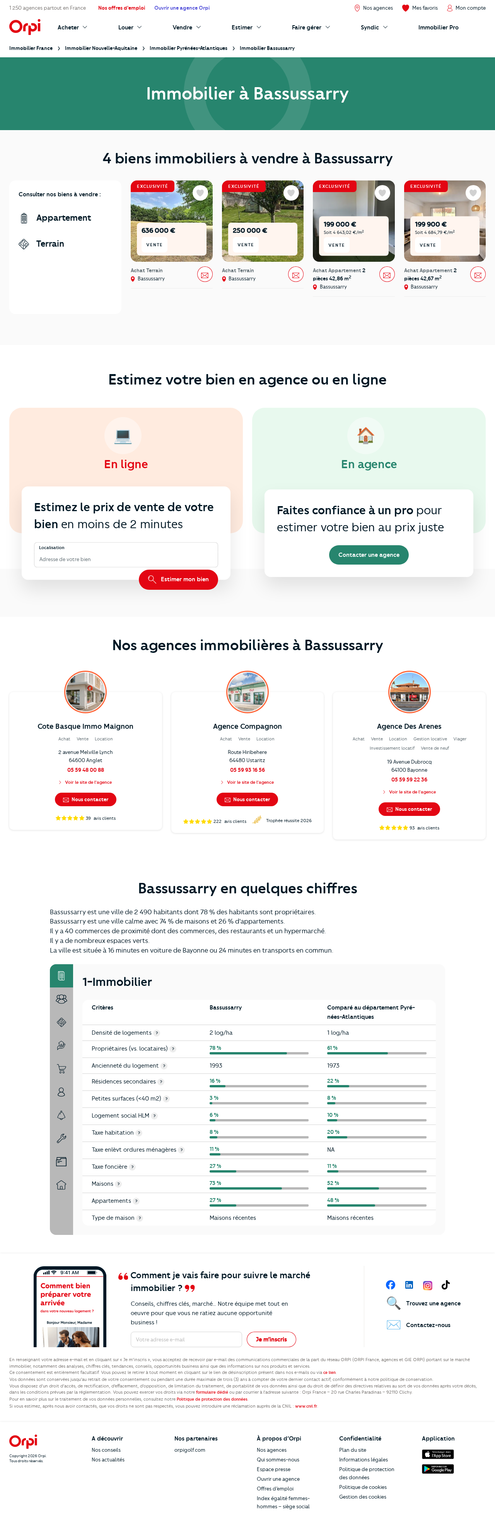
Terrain (49, 244)
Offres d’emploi (275, 1488)
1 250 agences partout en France (47, 8)
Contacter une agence (368, 554)
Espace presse (273, 1469)
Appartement (62, 218)
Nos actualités (108, 1459)
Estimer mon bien (184, 579)
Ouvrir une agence (278, 1479)
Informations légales (363, 1459)
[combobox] (40, 559)
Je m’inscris (271, 1339)
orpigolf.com (189, 1450)
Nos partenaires (196, 1438)
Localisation (52, 548)
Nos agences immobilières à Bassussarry (247, 645)
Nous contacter (89, 799)
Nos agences (272, 1450)
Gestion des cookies (362, 1497)
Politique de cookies (363, 1487)
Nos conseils (106, 1450)
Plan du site (352, 1450)
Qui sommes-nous (278, 1459)
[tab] (61, 975)
